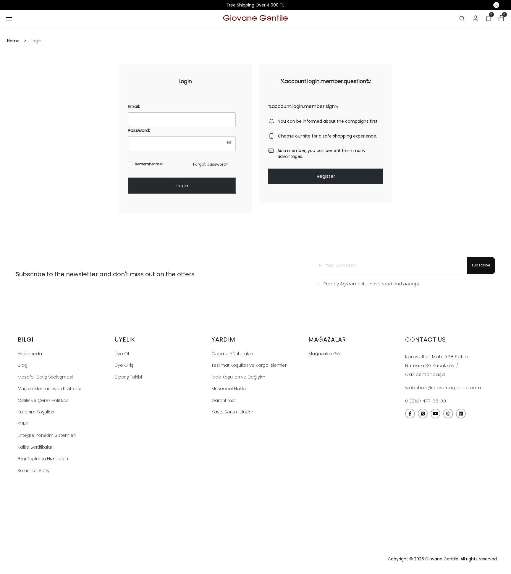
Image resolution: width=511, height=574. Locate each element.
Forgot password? (211, 164)
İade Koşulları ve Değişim (238, 377)
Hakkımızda (30, 353)
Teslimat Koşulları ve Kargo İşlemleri (249, 365)
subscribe (481, 265)
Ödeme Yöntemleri (232, 353)
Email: (134, 106)
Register (326, 176)
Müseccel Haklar (229, 388)
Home (13, 41)
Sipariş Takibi (128, 377)
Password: (139, 130)
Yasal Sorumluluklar (232, 412)
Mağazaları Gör (324, 353)
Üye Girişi (124, 365)
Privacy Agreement (344, 284)
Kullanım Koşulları (36, 412)
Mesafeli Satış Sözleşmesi (45, 377)
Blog (22, 365)
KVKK (23, 424)
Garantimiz (223, 400)
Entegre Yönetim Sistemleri (47, 435)
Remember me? (149, 164)
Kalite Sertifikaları (35, 447)
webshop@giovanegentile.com (443, 387)
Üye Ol (122, 353)
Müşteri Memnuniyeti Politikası (49, 388)
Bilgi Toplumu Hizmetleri (43, 458)
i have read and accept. (372, 284)
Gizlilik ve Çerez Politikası (43, 400)
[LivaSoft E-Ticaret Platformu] (255, 559)
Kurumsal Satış (33, 470)
